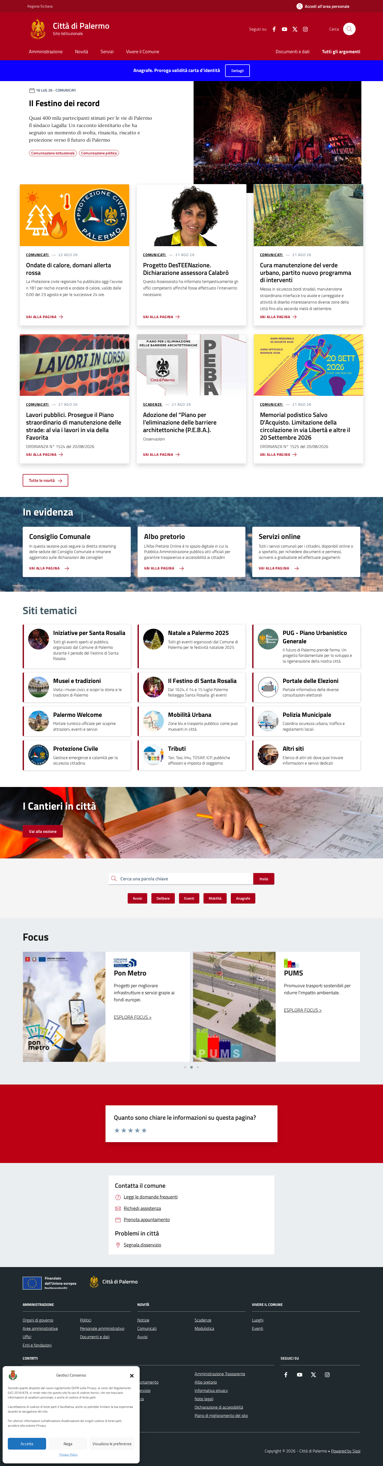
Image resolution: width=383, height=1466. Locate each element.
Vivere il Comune (142, 51)
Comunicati (147, 1328)
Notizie (143, 1320)
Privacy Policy (68, 1454)
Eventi (257, 1328)
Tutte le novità (42, 480)
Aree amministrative (40, 1328)
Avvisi (142, 1337)
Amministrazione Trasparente (220, 1374)
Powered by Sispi (345, 1451)
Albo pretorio (206, 1382)
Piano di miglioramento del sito (221, 1415)
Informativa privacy (211, 1390)
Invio (264, 879)
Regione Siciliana (40, 6)
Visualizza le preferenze (112, 1444)
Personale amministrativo (102, 1328)
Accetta (27, 1444)
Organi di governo (38, 1320)
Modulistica (204, 1328)
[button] (131, 1375)
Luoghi (257, 1320)
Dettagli (237, 70)
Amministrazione (46, 51)
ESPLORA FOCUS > (133, 1010)
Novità (81, 51)
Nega (68, 1444)
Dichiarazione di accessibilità (219, 1407)
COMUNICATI (37, 254)
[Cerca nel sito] (349, 29)
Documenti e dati (293, 51)
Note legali (204, 1399)
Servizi (107, 51)
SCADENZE (152, 404)
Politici (85, 1320)
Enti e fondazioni (37, 1345)
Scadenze (203, 1320)
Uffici (27, 1337)
